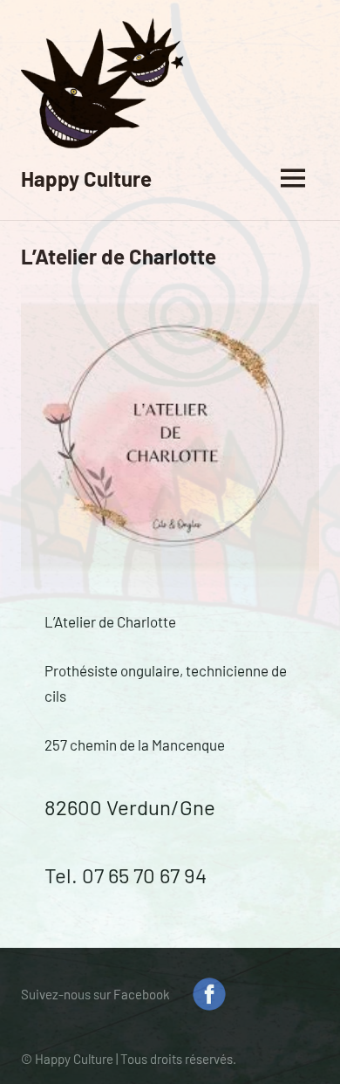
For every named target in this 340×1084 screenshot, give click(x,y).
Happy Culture (86, 178)
